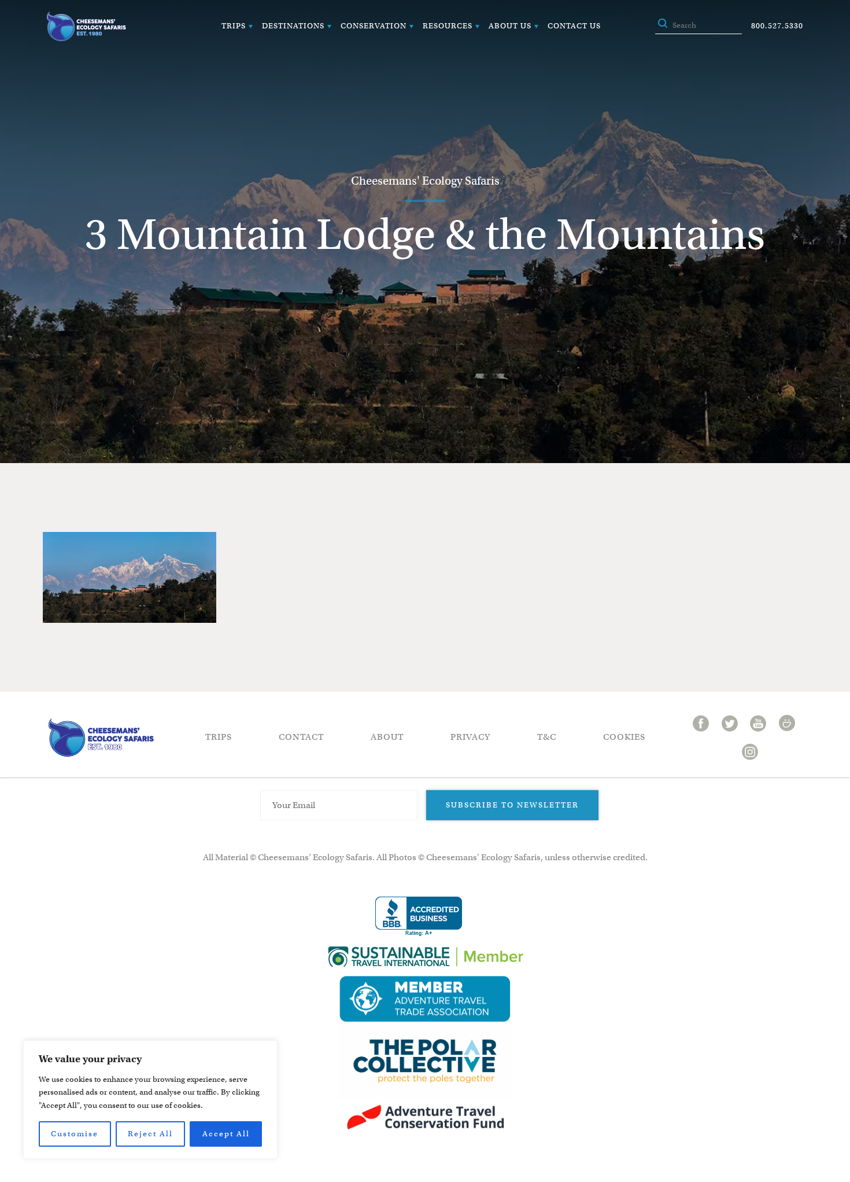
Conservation (373, 26)
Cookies (624, 737)
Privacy (470, 737)
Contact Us (574, 26)
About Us (510, 26)
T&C (546, 737)
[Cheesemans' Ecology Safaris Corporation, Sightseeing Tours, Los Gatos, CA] (418, 917)
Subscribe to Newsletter (512, 805)
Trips (233, 26)
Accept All (226, 1134)
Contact (301, 737)
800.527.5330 (777, 26)
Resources (447, 26)
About (387, 737)
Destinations (293, 26)
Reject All (150, 1134)
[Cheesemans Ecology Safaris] (86, 26)
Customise (74, 1134)
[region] (150, 1099)
